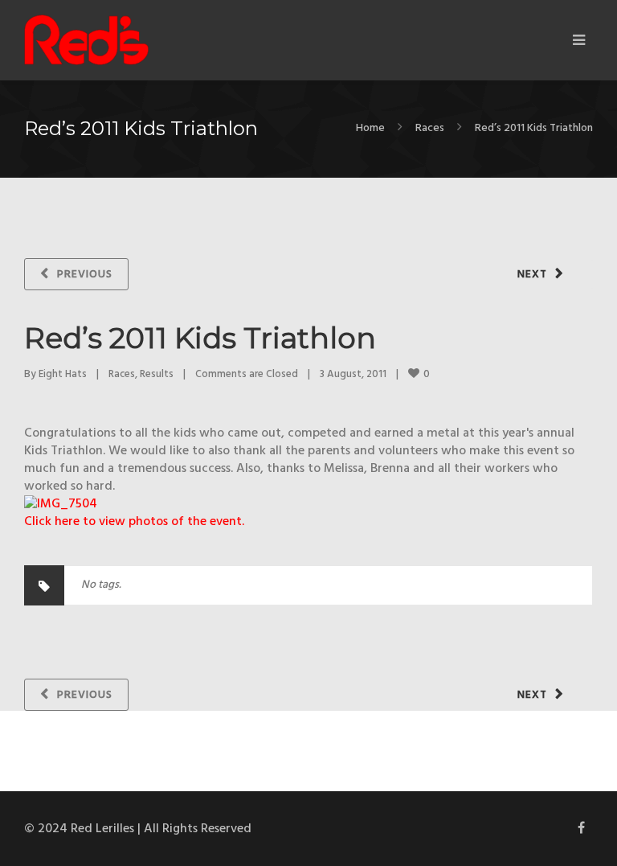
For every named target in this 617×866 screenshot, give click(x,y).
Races (429, 128)
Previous (84, 274)
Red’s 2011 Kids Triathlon (200, 337)
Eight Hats (63, 374)
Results (157, 374)
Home (370, 128)
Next (532, 274)
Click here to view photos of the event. (134, 521)
